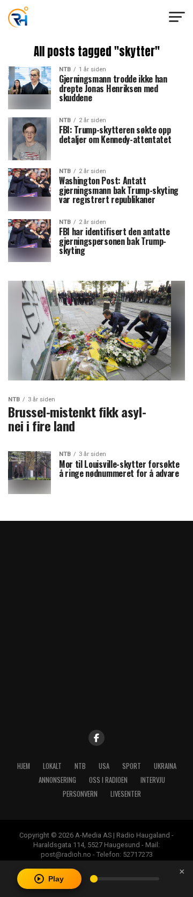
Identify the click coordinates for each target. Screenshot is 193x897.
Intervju (152, 780)
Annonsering (57, 780)
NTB (80, 766)
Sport (131, 766)
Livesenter (125, 794)
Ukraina (165, 766)
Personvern (80, 794)
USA (104, 766)
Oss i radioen (108, 780)
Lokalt (52, 766)
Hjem (23, 766)
